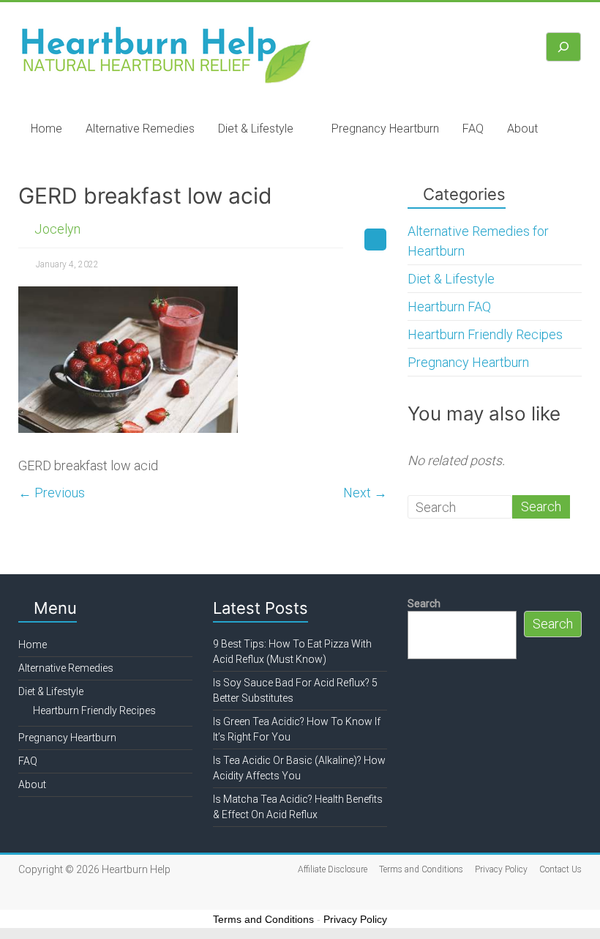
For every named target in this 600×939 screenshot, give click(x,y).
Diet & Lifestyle (255, 129)
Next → (365, 492)
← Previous (51, 492)
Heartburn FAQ (449, 306)
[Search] (564, 47)
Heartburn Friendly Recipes (485, 334)
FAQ (473, 129)
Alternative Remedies (140, 129)
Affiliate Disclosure (332, 869)
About (522, 129)
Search (424, 603)
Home (46, 129)
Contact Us (560, 869)
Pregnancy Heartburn (385, 129)
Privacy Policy (501, 869)
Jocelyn (57, 229)
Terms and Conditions (421, 869)
